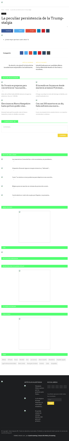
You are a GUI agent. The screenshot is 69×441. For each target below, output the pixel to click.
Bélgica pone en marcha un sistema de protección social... (30, 186)
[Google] (30, 53)
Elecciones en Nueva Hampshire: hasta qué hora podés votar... (16, 105)
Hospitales (54, 363)
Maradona (52, 359)
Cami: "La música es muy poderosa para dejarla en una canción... (32, 177)
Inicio (2, 9)
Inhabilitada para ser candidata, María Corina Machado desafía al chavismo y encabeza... (49, 67)
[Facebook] (21, 53)
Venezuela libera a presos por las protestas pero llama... (39, 390)
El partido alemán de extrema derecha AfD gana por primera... (39, 416)
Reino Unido (21, 363)
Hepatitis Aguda (61, 359)
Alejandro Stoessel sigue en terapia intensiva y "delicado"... (31, 168)
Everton (42, 363)
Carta (47, 363)
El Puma (10, 359)
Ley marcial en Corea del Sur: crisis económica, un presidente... (32, 159)
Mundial (22, 359)
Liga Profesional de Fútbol (9, 363)
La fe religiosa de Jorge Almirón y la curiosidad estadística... (39, 402)
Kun (27, 359)
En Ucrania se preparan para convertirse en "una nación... (14, 86)
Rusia (16, 359)
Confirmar (63, 135)
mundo (7, 9)
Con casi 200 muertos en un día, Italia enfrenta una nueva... (50, 105)
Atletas (4, 359)
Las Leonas (34, 359)
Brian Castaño (43, 359)
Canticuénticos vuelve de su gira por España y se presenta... (31, 195)
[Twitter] (26, 53)
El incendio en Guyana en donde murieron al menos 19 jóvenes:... (50, 86)
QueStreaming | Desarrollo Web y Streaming (41, 435)
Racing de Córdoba (32, 363)
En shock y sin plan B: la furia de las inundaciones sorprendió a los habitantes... (18, 66)
